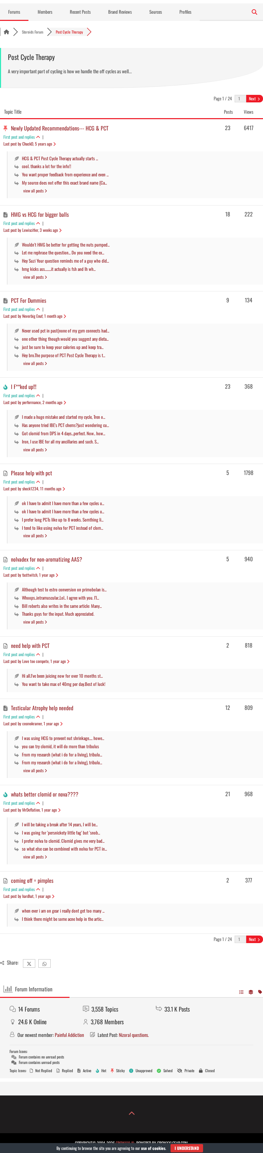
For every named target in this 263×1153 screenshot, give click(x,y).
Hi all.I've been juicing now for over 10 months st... (62, 675)
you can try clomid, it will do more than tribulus (60, 746)
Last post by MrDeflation (30, 810)
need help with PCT (30, 645)
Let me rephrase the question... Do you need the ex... (63, 252)
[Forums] (6, 32)
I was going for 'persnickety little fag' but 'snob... (61, 832)
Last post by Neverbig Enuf (32, 316)
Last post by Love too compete (34, 661)
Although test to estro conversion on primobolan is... (64, 589)
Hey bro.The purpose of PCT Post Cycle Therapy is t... (63, 355)
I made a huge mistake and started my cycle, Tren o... (63, 416)
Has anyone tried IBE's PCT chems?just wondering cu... (65, 425)
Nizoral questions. (134, 1034)
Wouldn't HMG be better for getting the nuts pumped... (66, 244)
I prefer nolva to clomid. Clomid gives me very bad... (63, 840)
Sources (155, 11)
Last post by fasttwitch (28, 575)
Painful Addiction (69, 1034)
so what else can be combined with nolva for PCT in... (64, 848)
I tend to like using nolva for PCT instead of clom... (62, 527)
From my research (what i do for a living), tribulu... (62, 754)
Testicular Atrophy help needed (42, 708)
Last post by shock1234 (32, 488)
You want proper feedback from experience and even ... (65, 174)
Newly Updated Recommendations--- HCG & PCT (60, 128)
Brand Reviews (120, 11)
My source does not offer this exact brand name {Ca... (64, 182)
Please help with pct (31, 473)
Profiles (185, 11)
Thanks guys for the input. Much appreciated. (58, 613)
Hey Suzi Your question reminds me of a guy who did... (65, 260)
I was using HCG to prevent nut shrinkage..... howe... (63, 738)
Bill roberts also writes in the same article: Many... (62, 605)
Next (253, 98)
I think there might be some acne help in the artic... (62, 918)
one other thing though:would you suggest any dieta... (65, 338)
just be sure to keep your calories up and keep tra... (62, 346)
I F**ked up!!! (23, 387)
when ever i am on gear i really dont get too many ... (63, 910)
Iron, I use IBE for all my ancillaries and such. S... (60, 441)
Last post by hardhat (27, 896)
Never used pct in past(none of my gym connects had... (65, 330)
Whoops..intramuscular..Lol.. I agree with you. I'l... (60, 597)
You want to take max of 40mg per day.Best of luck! (63, 683)
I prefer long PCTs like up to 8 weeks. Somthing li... (62, 519)
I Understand (187, 1148)
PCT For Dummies (28, 300)
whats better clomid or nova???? (44, 794)
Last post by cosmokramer (31, 723)
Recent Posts (80, 11)
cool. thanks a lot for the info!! (46, 166)
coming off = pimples (32, 880)
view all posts (34, 190)
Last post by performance (32, 402)
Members (45, 11)
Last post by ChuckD (27, 144)
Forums (14, 11)
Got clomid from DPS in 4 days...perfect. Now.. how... (63, 433)
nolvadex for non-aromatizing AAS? (46, 559)
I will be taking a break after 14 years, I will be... (60, 824)
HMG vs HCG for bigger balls (40, 214)
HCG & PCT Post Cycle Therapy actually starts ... (60, 158)
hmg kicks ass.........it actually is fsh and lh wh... (59, 268)
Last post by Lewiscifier (30, 230)
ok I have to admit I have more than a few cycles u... (63, 503)
